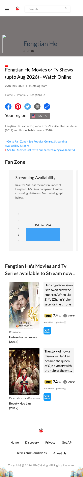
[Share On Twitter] (27, 106)
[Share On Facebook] (8, 106)
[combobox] (40, 116)
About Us (59, 453)
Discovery (32, 442)
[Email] (37, 106)
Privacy (50, 442)
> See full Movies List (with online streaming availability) (40, 150)
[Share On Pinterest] (18, 106)
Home (9, 94)
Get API (67, 442)
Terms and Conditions (32, 453)
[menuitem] (14, 445)
